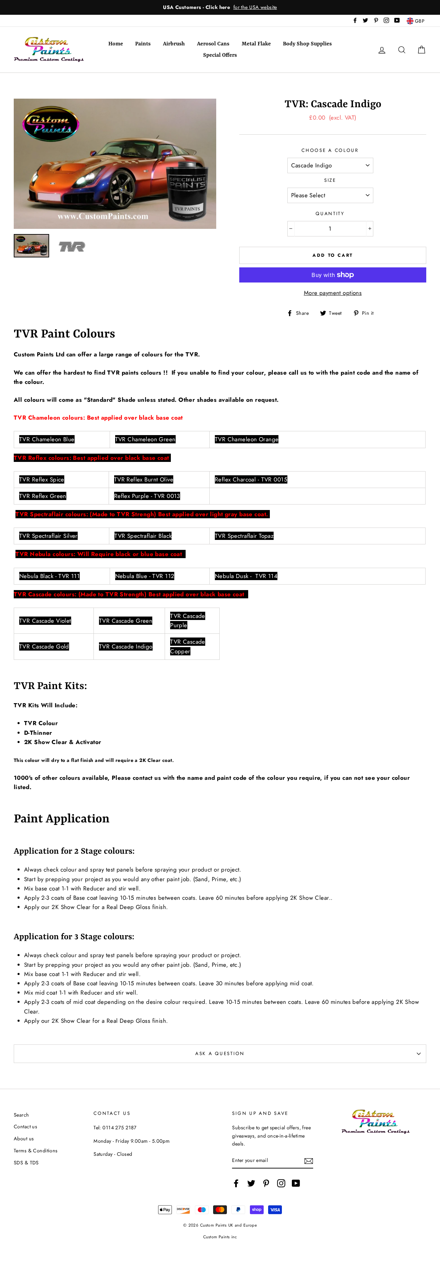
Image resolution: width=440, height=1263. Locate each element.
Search (21, 1114)
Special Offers (220, 55)
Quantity (330, 213)
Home (115, 44)
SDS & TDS (26, 1162)
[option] (220, 7)
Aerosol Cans (213, 44)
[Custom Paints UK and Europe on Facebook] (236, 1183)
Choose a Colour (330, 150)
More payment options (333, 293)
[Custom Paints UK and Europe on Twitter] (251, 1183)
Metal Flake (256, 44)
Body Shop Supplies (307, 44)
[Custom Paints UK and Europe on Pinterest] (266, 1183)
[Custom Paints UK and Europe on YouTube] (296, 1183)
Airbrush (174, 44)
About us (24, 1138)
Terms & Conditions (36, 1150)
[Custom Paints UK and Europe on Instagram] (281, 1183)
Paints (143, 44)
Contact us (25, 1126)
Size (330, 180)
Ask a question (220, 1053)
